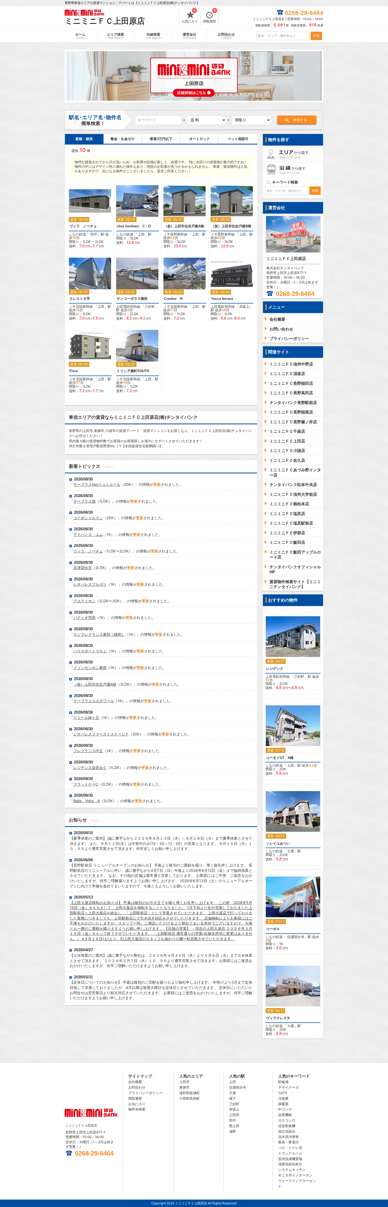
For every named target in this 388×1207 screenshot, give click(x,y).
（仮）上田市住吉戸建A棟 (184, 226)
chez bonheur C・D (134, 226)
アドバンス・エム (88, 534)
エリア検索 (115, 36)
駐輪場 (283, 1082)
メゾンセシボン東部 (90, 667)
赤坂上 (244, 306)
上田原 (234, 1115)
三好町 (150, 306)
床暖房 (283, 1104)
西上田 (234, 1126)
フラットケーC (85, 784)
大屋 (290, 851)
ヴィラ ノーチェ (83, 226)
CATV (282, 1093)
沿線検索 (153, 36)
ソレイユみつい (278, 843)
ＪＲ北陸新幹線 (81, 306)
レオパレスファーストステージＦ (101, 734)
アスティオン (84, 601)
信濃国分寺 (295, 937)
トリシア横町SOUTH (133, 371)
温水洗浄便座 (288, 1136)
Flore (73, 371)
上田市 (184, 1082)
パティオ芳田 (84, 617)
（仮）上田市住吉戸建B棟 (231, 226)
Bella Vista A (86, 801)
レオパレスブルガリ (90, 584)
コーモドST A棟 (280, 758)
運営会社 (189, 36)
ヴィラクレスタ (278, 1018)
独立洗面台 (286, 1131)
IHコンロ (285, 1109)
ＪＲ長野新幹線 (175, 234)
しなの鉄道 (77, 234)
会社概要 (135, 1082)
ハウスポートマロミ (90, 651)
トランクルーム (290, 1153)
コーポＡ (273, 929)
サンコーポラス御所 (132, 299)
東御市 (184, 1087)
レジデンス (274, 669)
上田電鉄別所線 (128, 306)
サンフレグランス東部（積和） (99, 634)
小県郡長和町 (189, 1098)
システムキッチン (292, 1169)
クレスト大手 (79, 299)
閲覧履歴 (209, 16)
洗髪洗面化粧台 (290, 1164)
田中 (94, 234)
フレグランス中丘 (88, 750)
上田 (141, 234)
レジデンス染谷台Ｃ (90, 767)
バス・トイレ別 (290, 1148)
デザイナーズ (288, 1087)
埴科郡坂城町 (189, 1093)
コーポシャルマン (88, 518)
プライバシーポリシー (145, 1093)
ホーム (80, 36)
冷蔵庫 (283, 1098)
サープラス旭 (84, 501)
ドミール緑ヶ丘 (86, 717)
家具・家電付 (288, 1142)
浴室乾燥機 (286, 1126)
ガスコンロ (286, 1120)
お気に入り (190, 16)
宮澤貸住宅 (82, 567)
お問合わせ (226, 36)
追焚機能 (285, 1115)
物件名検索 (136, 1109)
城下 (232, 1098)
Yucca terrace (222, 299)
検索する (300, 120)
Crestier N (173, 299)
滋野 (232, 1131)
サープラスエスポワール (93, 701)
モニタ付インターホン (295, 1175)
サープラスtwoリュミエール (96, 484)
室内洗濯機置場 (290, 1159)
